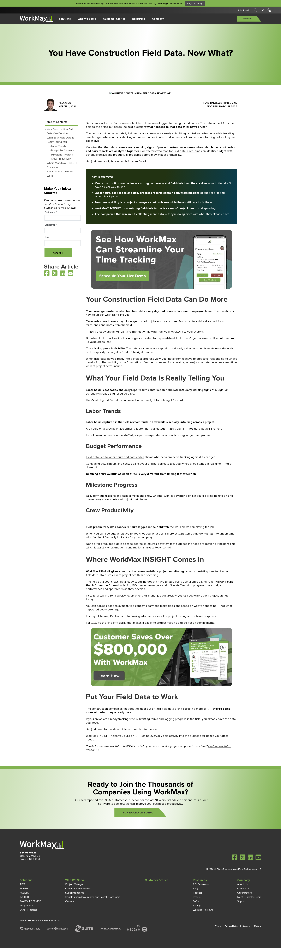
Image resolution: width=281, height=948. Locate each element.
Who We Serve (87, 18)
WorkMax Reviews (203, 909)
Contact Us (243, 888)
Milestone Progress (62, 154)
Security (246, 926)
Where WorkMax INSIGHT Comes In (62, 165)
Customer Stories (114, 18)
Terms (218, 926)
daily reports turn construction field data (151, 390)
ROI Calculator (201, 884)
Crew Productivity (61, 158)
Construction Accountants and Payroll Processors (92, 897)
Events (197, 897)
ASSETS (24, 892)
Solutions (65, 18)
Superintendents (74, 892)
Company (158, 18)
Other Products (28, 909)
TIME (22, 884)
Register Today (194, 3)
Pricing (197, 905)
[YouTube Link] (258, 857)
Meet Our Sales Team (249, 897)
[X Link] (55, 273)
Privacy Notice (232, 926)
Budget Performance (62, 150)
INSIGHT (24, 897)
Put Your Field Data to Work (60, 173)
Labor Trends (58, 146)
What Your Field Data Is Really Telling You (60, 139)
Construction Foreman (77, 888)
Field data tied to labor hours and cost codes (115, 457)
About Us (242, 884)
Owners (69, 901)
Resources (138, 18)
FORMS (24, 888)
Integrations (26, 905)
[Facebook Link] (47, 273)
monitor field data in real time (181, 151)
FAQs (196, 901)
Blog (195, 888)
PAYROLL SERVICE (30, 901)
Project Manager (74, 884)
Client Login (244, 10)
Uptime (257, 926)
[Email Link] (70, 274)
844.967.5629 (28, 852)
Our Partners (244, 892)
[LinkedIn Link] (62, 273)
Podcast (197, 892)
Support (241, 901)
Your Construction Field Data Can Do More (60, 131)
